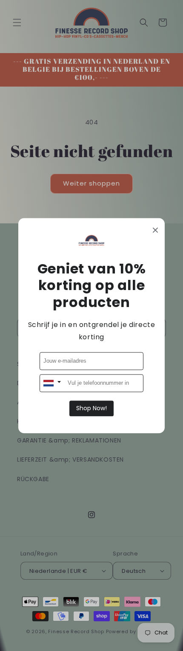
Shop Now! (91, 408)
